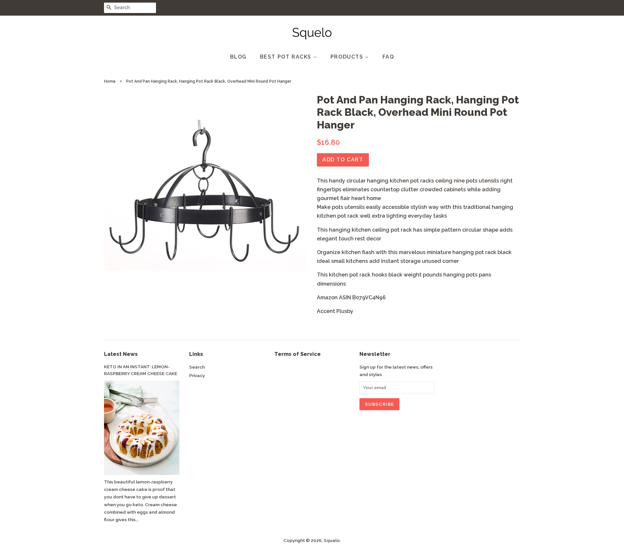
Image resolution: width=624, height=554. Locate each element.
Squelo (332, 540)
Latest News (121, 354)
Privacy (197, 375)
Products (348, 57)
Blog (238, 57)
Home (110, 81)
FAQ (388, 57)
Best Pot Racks (286, 57)
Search (197, 367)
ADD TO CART (342, 159)
